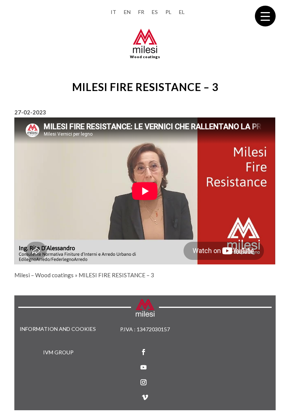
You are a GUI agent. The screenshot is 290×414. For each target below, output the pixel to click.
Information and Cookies (58, 329)
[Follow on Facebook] (143, 352)
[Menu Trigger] (265, 16)
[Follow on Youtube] (143, 367)
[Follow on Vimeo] (145, 397)
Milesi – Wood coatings (44, 275)
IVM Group (58, 352)
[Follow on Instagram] (143, 382)
